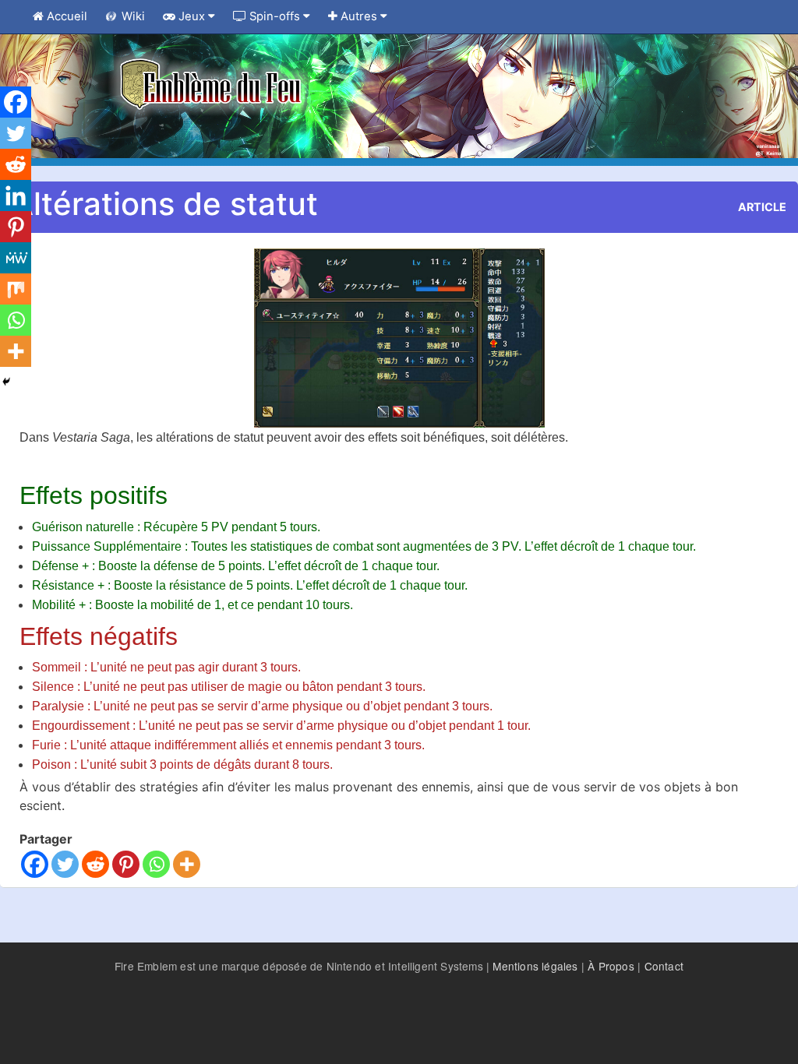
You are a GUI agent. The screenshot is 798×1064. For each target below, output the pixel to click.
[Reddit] (95, 864)
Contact (663, 966)
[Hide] (6, 381)
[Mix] (15, 289)
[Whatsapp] (156, 864)
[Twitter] (65, 864)
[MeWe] (15, 257)
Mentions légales (535, 966)
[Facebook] (34, 864)
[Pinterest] (125, 864)
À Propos (611, 966)
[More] (186, 864)
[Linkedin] (15, 195)
